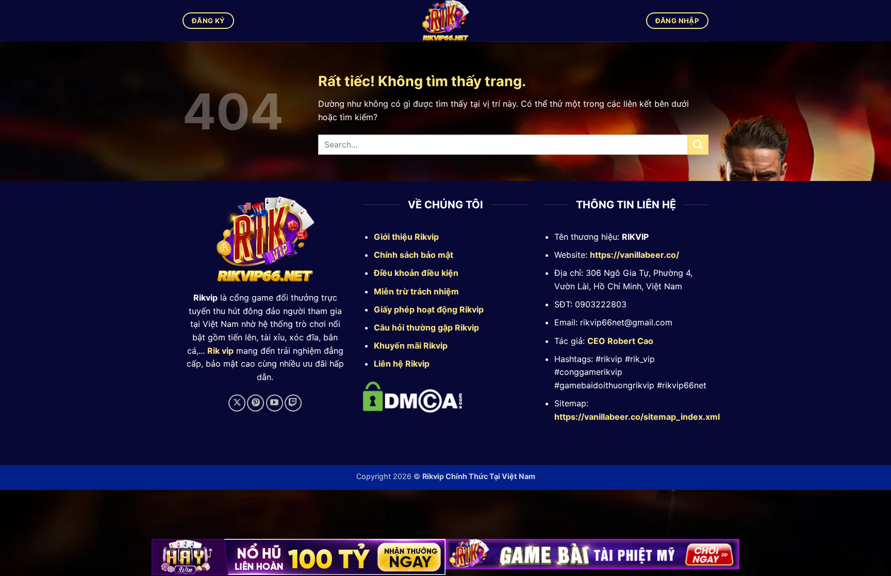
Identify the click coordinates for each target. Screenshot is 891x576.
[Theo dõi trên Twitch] (293, 403)
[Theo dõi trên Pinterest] (255, 403)
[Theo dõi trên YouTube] (274, 403)
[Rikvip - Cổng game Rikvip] (445, 20)
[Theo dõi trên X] (236, 403)
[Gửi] (698, 145)
